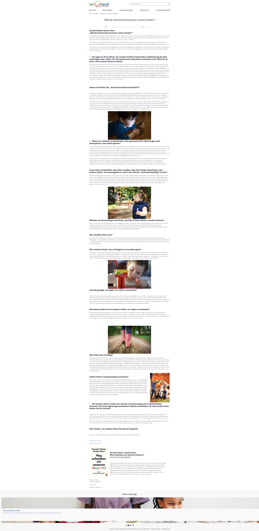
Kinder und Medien (126, 27)
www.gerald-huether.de (163, 44)
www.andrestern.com (95, 51)
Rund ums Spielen (135, 27)
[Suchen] (168, 4)
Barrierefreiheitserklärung (133, 529)
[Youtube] (128, 525)
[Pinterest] (131, 525)
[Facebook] (126, 525)
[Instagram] (133, 525)
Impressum (112, 529)
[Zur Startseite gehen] (99, 4)
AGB (141, 529)
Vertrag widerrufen (165, 529)
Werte (119, 27)
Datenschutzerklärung (121, 529)
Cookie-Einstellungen (155, 529)
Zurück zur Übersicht (149, 27)
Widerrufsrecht (146, 529)
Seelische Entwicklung (112, 27)
